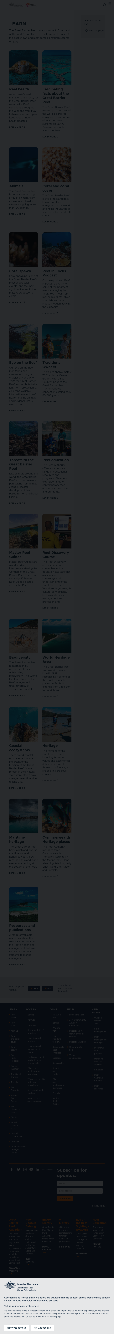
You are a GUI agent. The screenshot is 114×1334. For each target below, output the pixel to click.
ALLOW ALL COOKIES (16, 1328)
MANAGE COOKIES (42, 1328)
